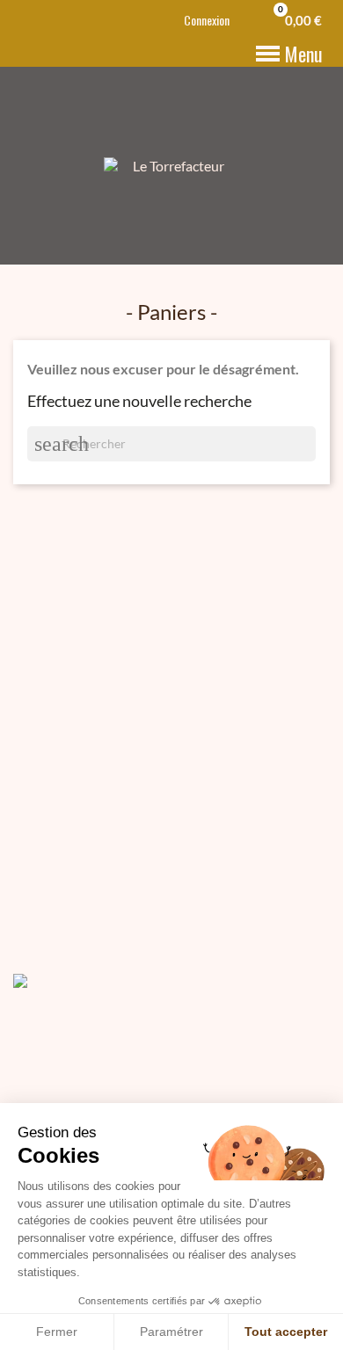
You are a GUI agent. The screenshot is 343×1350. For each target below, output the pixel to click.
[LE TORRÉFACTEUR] (57, 978)
